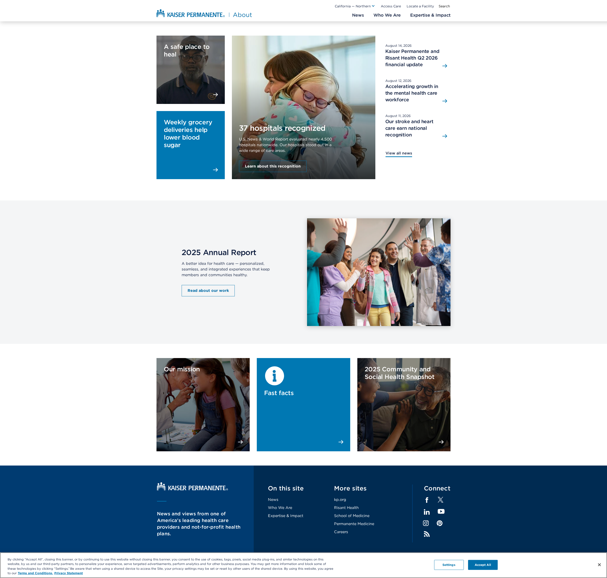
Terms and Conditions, (35, 573)
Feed (427, 534)
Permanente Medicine (354, 524)
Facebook (427, 500)
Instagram (426, 523)
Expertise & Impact (285, 515)
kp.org (340, 499)
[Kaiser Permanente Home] (192, 489)
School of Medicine (351, 515)
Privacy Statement (68, 573)
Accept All (483, 565)
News (273, 499)
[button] (355, 6)
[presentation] (303, 94)
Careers (341, 532)
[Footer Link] (440, 501)
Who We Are (280, 507)
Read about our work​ (208, 290)
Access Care (391, 6)
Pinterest (439, 523)
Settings (448, 565)
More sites (350, 488)
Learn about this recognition (273, 166)
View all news (399, 153)
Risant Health (346, 507)
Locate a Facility (420, 6)
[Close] (599, 564)
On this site (286, 488)
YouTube (441, 511)
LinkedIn (427, 512)
